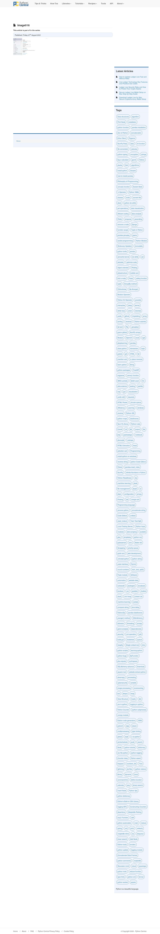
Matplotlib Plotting (134, 812)
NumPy (120, 472)
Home (18, 141)
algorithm (135, 116)
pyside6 (135, 591)
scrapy (139, 623)
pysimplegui (127, 435)
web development (134, 553)
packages (131, 585)
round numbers (123, 569)
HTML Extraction (123, 445)
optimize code (132, 262)
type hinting (136, 731)
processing (132, 677)
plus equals (121, 661)
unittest (133, 515)
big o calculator (123, 160)
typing (119, 828)
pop (128, 785)
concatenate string (138, 510)
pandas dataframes (135, 612)
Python (142, 160)
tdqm (119, 494)
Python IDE (130, 413)
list (139, 354)
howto (133, 699)
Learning (131, 408)
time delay (135, 607)
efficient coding (123, 213)
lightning (120, 769)
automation (121, 580)
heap (132, 693)
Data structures (123, 116)
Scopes (133, 170)
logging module (137, 850)
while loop (121, 311)
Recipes (92, 3)
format (141, 877)
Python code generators (126, 720)
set (142, 257)
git (126, 354)
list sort (120, 327)
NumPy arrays (135, 332)
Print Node (121, 122)
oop (118, 391)
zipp (127, 726)
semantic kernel (123, 257)
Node (119, 747)
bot (118, 693)
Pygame (132, 138)
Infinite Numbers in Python (135, 472)
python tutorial (130, 747)
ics (133, 834)
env (130, 542)
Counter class (122, 758)
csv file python (122, 753)
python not (138, 537)
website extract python (137, 672)
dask (135, 483)
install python (122, 170)
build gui (120, 639)
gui (124, 391)
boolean (120, 591)
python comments (124, 860)
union (130, 311)
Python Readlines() (124, 478)
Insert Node (121, 790)
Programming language (126, 505)
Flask (131, 278)
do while (135, 257)
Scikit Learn (135, 381)
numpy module (122, 715)
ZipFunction (134, 656)
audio (119, 316)
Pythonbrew (121, 289)
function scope (122, 230)
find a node (121, 278)
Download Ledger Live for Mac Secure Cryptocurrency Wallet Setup (132, 98)
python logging (136, 753)
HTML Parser (122, 402)
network (140, 828)
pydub (119, 354)
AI (126, 429)
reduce (143, 823)
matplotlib (137, 860)
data (132, 143)
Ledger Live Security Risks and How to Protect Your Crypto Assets (132, 88)
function (133, 844)
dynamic (128, 774)
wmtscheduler (122, 742)
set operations (122, 208)
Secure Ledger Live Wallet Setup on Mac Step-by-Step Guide (132, 93)
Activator (120, 623)
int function (141, 143)
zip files (129, 769)
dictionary (141, 747)
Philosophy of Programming (127, 181)
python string (137, 559)
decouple (120, 440)
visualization (133, 391)
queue (139, 639)
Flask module (122, 575)
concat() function (123, 187)
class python (122, 348)
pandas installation (139, 127)
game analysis (122, 629)
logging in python (136, 704)
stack (119, 596)
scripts (135, 602)
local (136, 774)
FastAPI (136, 370)
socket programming (125, 240)
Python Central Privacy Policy (49, 931)
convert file (137, 197)
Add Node (134, 839)
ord (126, 828)
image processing (124, 688)
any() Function (122, 817)
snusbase (141, 585)
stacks (119, 165)
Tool (140, 763)
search (140, 742)
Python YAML (134, 192)
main (136, 823)
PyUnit (133, 564)
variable (133, 683)
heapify (120, 645)
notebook (138, 435)
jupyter (133, 882)
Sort (126, 165)
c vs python (135, 736)
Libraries (65, 3)
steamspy (121, 677)
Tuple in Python (137, 230)
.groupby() (135, 327)
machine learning (123, 602)
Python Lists (135, 424)
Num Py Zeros (122, 424)
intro (143, 645)
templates (127, 537)
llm (143, 381)
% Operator (121, 192)
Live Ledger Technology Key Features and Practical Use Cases (133, 83)
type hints (121, 877)
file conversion (122, 149)
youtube (138, 300)
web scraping (132, 532)
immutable (139, 246)
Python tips (133, 790)
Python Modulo (141, 240)
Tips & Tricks (40, 3)
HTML (132, 354)
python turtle (122, 251)
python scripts (122, 650)
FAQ (32, 931)
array (145, 316)
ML (131, 429)
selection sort (122, 451)
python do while (130, 203)
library (119, 774)
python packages (123, 370)
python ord (132, 877)
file (144, 429)
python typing (122, 154)
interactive (121, 305)
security (120, 634)
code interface (122, 564)
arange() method (123, 618)
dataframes (134, 418)
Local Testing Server (125, 526)
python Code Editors (138, 461)
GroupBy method (130, 284)
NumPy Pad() (122, 143)
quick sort (121, 553)
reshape (130, 440)
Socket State (137, 187)
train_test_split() (138, 569)
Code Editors (122, 515)
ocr (128, 591)
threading (130, 623)
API (111, 3)
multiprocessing (123, 731)
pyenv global (122, 332)
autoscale (121, 585)
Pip (127, 327)
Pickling (134, 267)
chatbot (143, 591)
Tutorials (79, 3)
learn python (122, 364)
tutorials (138, 311)
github (127, 316)
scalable (143, 532)
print (132, 828)
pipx (119, 537)
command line (122, 780)
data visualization (137, 208)
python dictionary (123, 796)
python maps (122, 418)
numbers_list (131, 763)
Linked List (138, 596)
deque (125, 693)
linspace (120, 763)
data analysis (136, 213)
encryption (134, 154)
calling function (141, 278)
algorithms (135, 165)
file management (123, 488)
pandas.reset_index (132, 467)
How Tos (54, 3)
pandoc (132, 251)
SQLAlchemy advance (125, 666)
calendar (120, 785)
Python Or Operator (124, 300)
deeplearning (122, 343)
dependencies (136, 629)
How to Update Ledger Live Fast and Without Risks (133, 78)
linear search (122, 839)
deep (130, 305)
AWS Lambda (122, 381)
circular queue (135, 402)
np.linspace (133, 661)
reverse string (122, 461)
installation (132, 122)
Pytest (119, 467)
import (137, 429)
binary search (138, 785)
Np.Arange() (133, 289)
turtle (128, 197)
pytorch (120, 726)
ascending (138, 219)
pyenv (135, 235)
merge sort (135, 499)
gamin (134, 160)
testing (132, 386)
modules (120, 532)
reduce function (135, 871)
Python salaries (140, 321)
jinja (118, 435)
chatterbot (130, 639)
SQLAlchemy (138, 618)
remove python (123, 510)
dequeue (140, 834)
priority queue (133, 548)
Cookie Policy (69, 931)
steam (134, 726)
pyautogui (142, 866)
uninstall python (123, 559)
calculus (134, 149)
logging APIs (122, 807)
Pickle (119, 219)
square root (121, 672)
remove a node (123, 224)
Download (140, 666)
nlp (136, 478)
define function (136, 780)
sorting (120, 321)
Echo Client (121, 138)
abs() (119, 203)
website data (133, 580)
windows (140, 408)
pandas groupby (123, 235)
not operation (131, 634)
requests (131, 397)
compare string (123, 607)
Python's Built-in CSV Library (128, 801)
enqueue (128, 219)
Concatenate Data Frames (127, 855)
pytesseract (121, 542)
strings (143, 154)
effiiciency (121, 408)
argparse (120, 375)
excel (137, 337)
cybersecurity (122, 683)
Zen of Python (122, 133)
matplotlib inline (123, 834)
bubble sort (134, 273)
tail (127, 499)
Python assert (136, 758)
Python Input (140, 526)
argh (126, 736)
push (132, 742)
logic (143, 348)
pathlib (140, 386)
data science (122, 386)
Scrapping (121, 548)
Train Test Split (135, 521)
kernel (137, 305)
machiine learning (124, 483)
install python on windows (126, 456)
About (120, 3)
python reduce (140, 769)
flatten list (138, 542)
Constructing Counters (138, 807)
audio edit (121, 397)
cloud (134, 866)
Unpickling (136, 316)
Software (133, 575)
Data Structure (122, 699)
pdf (140, 634)
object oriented (122, 267)
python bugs (122, 656)
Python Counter (123, 709)
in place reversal (136, 359)
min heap (127, 596)
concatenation (136, 133)
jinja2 (135, 488)
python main (122, 871)
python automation (124, 823)
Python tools (122, 844)
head (135, 445)
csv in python (122, 704)
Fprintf (119, 429)
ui (140, 488)
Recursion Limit (123, 866)
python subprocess (139, 709)
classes (120, 197)
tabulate (120, 262)
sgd (143, 337)
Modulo (120, 337)
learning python (136, 650)
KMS (140, 720)
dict (140, 699)
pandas (133, 343)
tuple (119, 284)
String (132, 364)
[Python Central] (20, 3)
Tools (103, 3)
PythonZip (121, 612)
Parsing (120, 499)
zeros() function (133, 375)
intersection (134, 348)
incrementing (138, 688)
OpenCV (129, 337)
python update (122, 850)
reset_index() (122, 521)
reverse (120, 413)
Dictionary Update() (124, 246)
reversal (129, 321)
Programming (135, 451)
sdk (132, 817)
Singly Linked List (132, 645)
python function (123, 127)
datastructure (122, 273)
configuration (129, 494)
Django (134, 224)
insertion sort (122, 359)
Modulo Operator (123, 294)
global (119, 736)
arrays (139, 494)
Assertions (121, 812)
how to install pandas (125, 176)
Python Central (140, 931)
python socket (122, 882)
